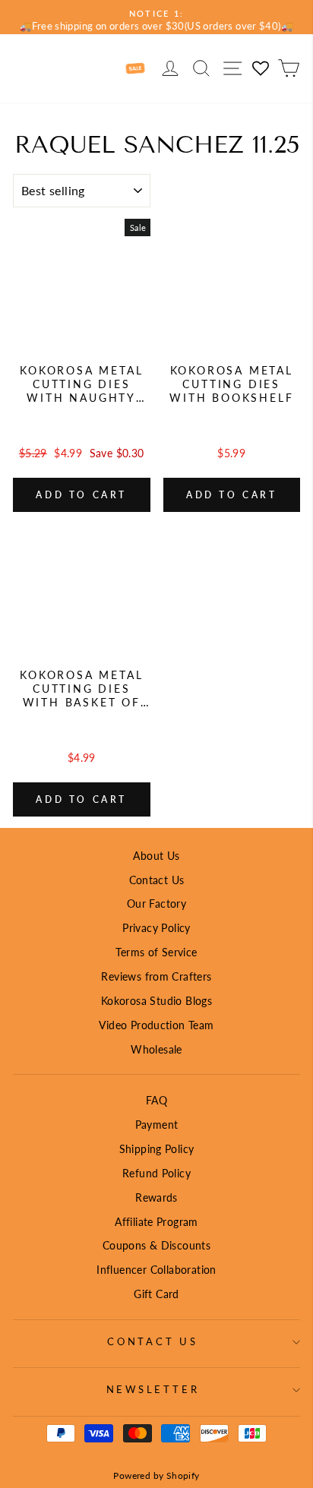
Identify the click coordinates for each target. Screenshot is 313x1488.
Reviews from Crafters (156, 976)
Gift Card (156, 1293)
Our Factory (156, 903)
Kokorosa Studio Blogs (156, 1000)
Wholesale (156, 1049)
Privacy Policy (156, 927)
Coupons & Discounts (156, 1245)
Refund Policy (156, 1173)
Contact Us (157, 880)
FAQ (156, 1100)
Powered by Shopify (156, 1475)
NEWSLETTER (153, 1389)
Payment (157, 1124)
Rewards (156, 1197)
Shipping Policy (156, 1148)
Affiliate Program (156, 1221)
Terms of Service (156, 952)
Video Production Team (156, 1025)
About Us (156, 855)
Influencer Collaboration (156, 1269)
